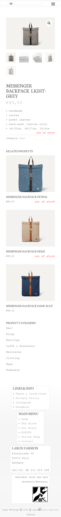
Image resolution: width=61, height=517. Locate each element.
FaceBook (22, 407)
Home (24, 419)
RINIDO (26, 432)
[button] (49, 23)
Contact (27, 441)
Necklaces (13, 352)
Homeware (13, 370)
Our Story (29, 428)
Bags (22, 138)
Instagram (23, 402)
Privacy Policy (27, 398)
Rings (10, 334)
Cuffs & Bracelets (20, 346)
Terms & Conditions (31, 393)
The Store (29, 423)
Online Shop (30, 436)
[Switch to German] (11, 3)
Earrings (13, 340)
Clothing (13, 358)
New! (9, 328)
